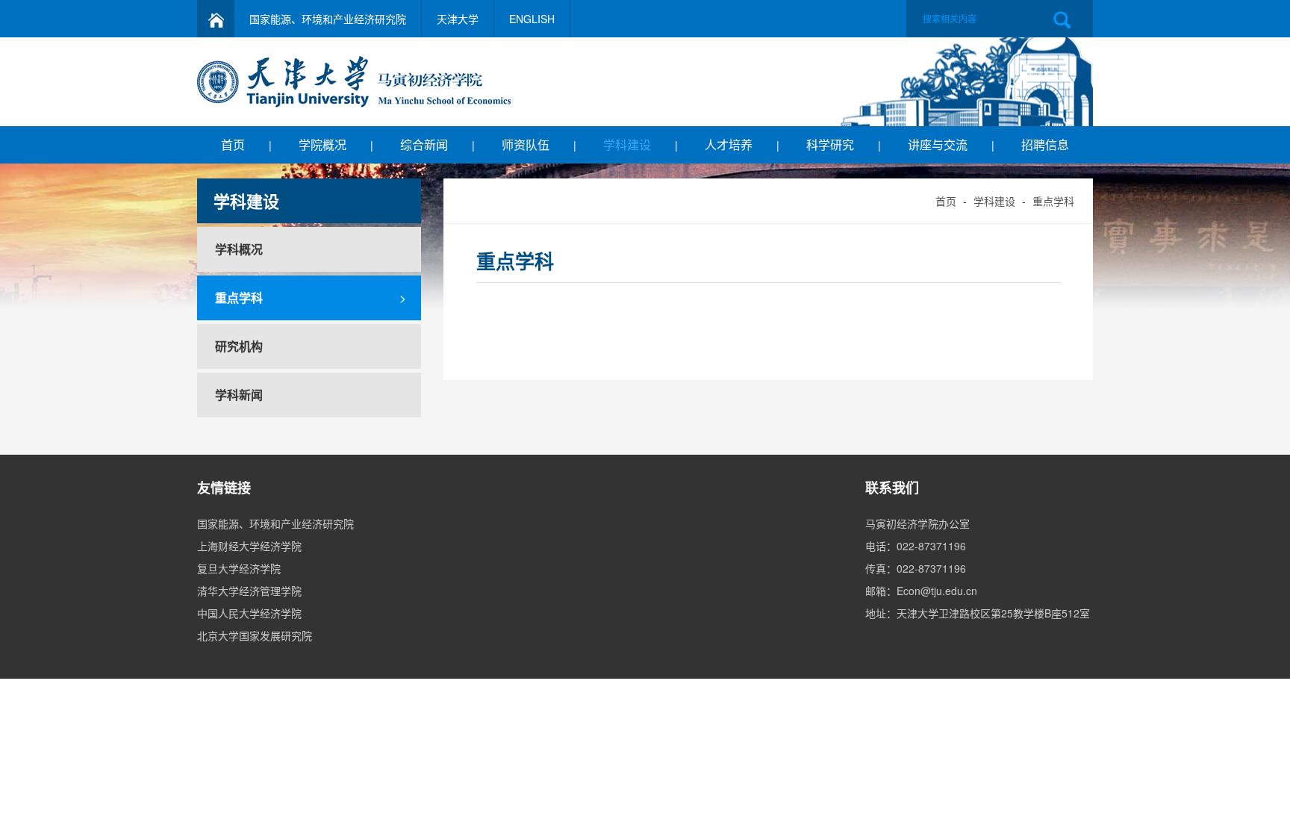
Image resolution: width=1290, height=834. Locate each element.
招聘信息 (1045, 144)
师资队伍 (525, 144)
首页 (233, 144)
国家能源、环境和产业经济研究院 (327, 18)
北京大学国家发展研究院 (254, 635)
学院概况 (322, 144)
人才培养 (728, 144)
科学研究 (830, 144)
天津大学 (458, 18)
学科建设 (627, 144)
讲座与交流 (938, 144)
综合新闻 (424, 144)
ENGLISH (532, 18)
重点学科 (1053, 200)
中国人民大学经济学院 (249, 613)
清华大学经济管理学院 (249, 590)
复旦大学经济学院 (239, 568)
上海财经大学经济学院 (249, 545)
